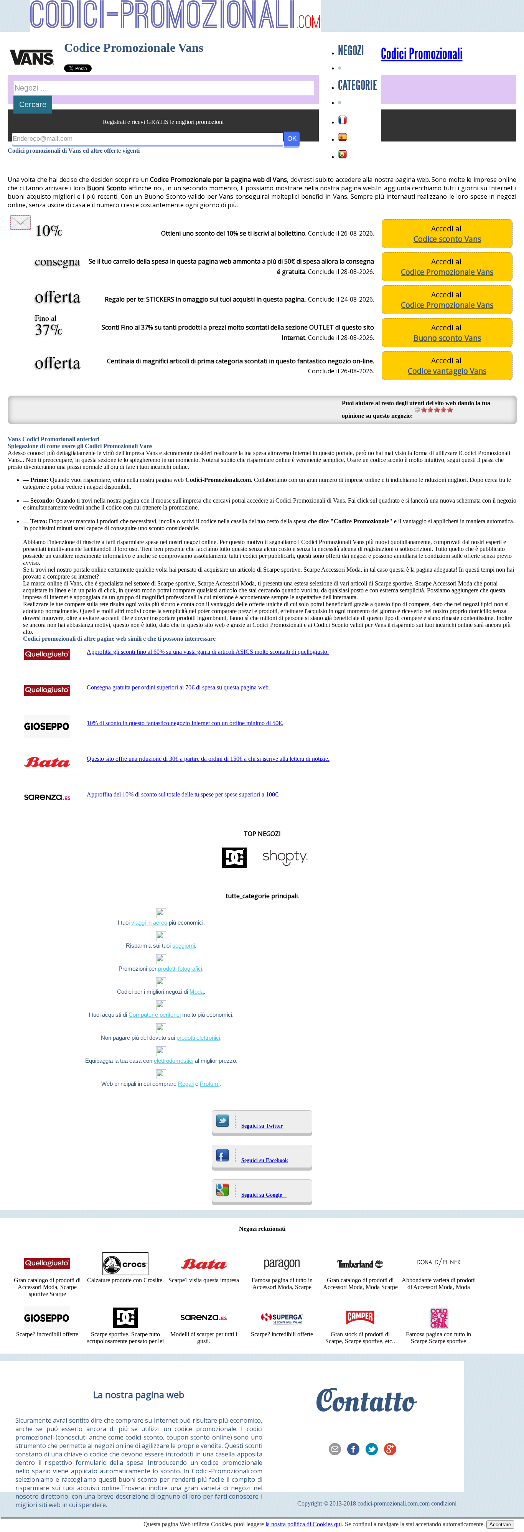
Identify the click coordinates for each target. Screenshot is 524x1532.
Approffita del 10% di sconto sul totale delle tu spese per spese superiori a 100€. (183, 794)
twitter (374, 1450)
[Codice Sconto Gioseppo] (47, 1327)
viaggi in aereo (149, 922)
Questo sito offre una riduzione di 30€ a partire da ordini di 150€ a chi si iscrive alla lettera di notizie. (208, 758)
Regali (186, 1083)
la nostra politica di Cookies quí (303, 1524)
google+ (392, 1450)
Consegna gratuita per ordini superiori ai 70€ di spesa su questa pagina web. (178, 687)
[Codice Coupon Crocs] (125, 1273)
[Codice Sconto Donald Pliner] (438, 1273)
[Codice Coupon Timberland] (360, 1273)
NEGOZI (351, 51)
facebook (355, 1450)
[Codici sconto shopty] (285, 867)
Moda (196, 991)
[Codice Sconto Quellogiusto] (47, 1273)
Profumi (209, 1083)
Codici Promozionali (422, 54)
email (337, 1450)
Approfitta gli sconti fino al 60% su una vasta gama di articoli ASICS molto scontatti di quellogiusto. (208, 651)
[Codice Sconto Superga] (282, 1327)
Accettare (500, 1524)
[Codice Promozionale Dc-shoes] (125, 1327)
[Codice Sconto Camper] (360, 1327)
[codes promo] (342, 120)
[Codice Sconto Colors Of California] (438, 1327)
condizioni (443, 1503)
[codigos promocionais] (342, 154)
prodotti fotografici (180, 968)
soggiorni (183, 945)
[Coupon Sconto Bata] (204, 1273)
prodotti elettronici (198, 1037)
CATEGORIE (357, 85)
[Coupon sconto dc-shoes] (234, 867)
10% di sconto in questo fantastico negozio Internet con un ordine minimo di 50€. (185, 723)
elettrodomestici (173, 1060)
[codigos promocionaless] (342, 137)
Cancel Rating (417, 409)
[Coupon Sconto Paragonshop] (282, 1273)
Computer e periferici (155, 1014)
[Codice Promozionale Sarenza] (204, 1327)
